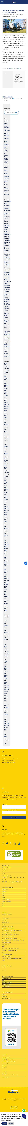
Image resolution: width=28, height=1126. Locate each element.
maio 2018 (6, 653)
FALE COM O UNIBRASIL (7, 992)
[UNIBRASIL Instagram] (16, 843)
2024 (3, 903)
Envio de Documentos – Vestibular (9, 938)
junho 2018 (6, 652)
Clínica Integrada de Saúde (8, 1063)
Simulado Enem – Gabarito (8, 928)
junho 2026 (6, 368)
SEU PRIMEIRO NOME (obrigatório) (9, 810)
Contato (4, 994)
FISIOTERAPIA (7, 285)
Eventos (4, 970)
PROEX (3, 893)
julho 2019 (6, 614)
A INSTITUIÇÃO (5, 865)
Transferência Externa (7, 982)
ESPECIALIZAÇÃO (7, 281)
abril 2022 (6, 512)
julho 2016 (6, 721)
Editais (3, 897)
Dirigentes (4, 879)
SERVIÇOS (4, 1055)
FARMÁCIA (6, 283)
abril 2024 (6, 441)
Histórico (4, 871)
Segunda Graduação (6, 984)
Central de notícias (6, 899)
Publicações (5, 889)
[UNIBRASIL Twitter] (8, 843)
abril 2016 (6, 727)
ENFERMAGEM (7, 236)
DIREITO (6, 231)
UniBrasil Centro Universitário (10, 16)
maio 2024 (6, 439)
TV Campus (4, 1067)
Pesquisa (4, 891)
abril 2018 (6, 656)
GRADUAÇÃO (7, 287)
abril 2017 (6, 691)
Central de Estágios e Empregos (9, 1061)
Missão (3, 873)
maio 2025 (6, 406)
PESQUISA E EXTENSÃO (7, 887)
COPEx (5, 327)
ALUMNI (5, 203)
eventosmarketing (6, 944)
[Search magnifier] (17, 113)
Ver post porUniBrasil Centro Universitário (18, 81)
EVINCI (3, 895)
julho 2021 (6, 542)
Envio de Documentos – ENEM (9, 932)
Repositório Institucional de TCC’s (9, 950)
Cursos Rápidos (5, 922)
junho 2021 (6, 544)
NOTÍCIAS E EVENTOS (7, 966)
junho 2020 (6, 580)
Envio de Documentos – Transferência (10, 934)
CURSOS (4, 912)
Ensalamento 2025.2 (6, 956)
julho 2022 (6, 506)
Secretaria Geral (6, 1057)
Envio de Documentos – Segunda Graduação (12, 930)
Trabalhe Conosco (6, 998)
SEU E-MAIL (5, 804)
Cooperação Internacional (8, 1059)
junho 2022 (6, 508)
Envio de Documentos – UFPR (8, 936)
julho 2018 (6, 649)
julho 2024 (6, 435)
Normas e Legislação (6, 875)
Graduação (4, 916)
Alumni (3, 960)
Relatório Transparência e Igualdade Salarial (12, 881)
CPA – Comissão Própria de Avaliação (10, 1075)
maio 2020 (6, 582)
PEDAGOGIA (6, 308)
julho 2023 (6, 470)
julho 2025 (6, 402)
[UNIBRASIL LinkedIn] (12, 843)
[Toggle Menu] (2, 2)
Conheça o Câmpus (6, 867)
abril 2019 (6, 620)
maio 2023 (6, 474)
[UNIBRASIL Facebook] (4, 843)
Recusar (11, 1123)
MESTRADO (6, 301)
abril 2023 (6, 476)
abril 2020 (6, 584)
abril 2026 (6, 372)
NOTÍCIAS (10, 68)
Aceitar (4, 1123)
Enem (3, 952)
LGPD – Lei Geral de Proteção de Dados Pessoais (13, 877)
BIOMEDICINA (7, 216)
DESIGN (5, 229)
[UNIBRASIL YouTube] (20, 843)
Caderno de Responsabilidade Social (10, 948)
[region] (14, 855)
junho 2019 (6, 616)
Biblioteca (4, 1071)
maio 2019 (6, 618)
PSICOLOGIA (6, 329)
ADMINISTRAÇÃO (7, 201)
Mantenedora (5, 869)
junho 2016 (6, 723)
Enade (3, 1069)
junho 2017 (6, 687)
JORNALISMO (7, 289)
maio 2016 (6, 725)
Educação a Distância (7, 914)
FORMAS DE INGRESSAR (7, 976)
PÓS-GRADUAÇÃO (6, 918)
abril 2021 (6, 548)
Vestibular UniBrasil (6, 978)
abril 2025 (6, 408)
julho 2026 (6, 366)
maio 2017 (6, 689)
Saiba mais (8, 1120)
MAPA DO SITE (5, 1077)
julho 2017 (6, 685)
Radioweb (4, 1065)
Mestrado (4, 920)
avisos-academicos (6, 942)
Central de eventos (6, 901)
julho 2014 (6, 740)
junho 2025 (6, 404)
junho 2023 (6, 472)
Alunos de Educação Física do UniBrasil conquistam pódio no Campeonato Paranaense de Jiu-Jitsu (7, 127)
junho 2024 (6, 437)
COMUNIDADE (7, 227)
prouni (3, 924)
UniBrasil (19, 68)
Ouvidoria (4, 996)
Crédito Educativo (6, 986)
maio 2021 (6, 546)
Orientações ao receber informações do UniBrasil (13, 940)
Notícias (4, 968)
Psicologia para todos (7, 954)
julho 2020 (6, 578)
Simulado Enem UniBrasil (7, 926)
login (13, 98)
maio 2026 (6, 370)
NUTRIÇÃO (6, 306)
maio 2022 (6, 510)
